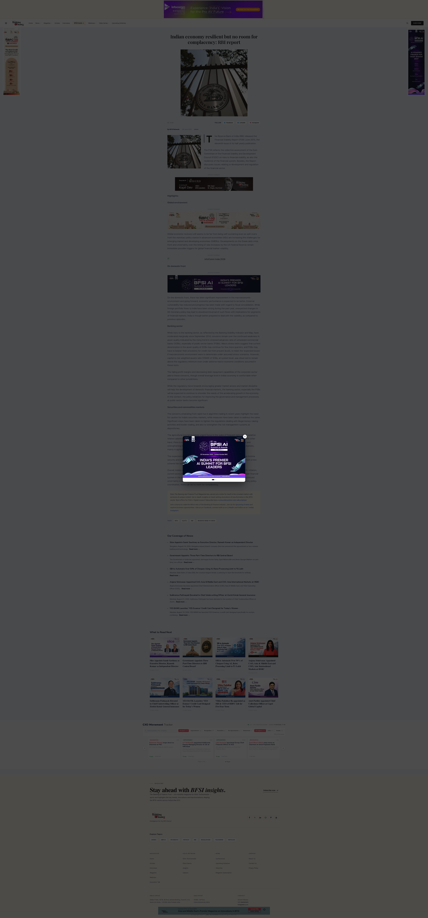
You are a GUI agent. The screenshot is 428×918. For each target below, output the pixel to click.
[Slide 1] (213, 479)
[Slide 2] (215, 479)
